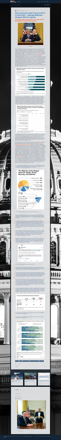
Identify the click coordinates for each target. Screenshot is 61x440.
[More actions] (45, 10)
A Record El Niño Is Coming (44, 380)
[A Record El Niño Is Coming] (44, 376)
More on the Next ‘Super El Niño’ (30, 381)
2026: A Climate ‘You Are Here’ (16, 381)
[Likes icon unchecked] (17, 431)
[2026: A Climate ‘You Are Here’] (17, 376)
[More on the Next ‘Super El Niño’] (30, 376)
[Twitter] (19, 1)
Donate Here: (49, 436)
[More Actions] (45, 398)
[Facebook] (17, 1)
